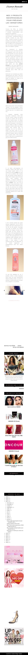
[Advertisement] (14, 599)
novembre (9, 504)
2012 (7, 539)
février (8, 517)
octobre (9, 505)
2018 (7, 499)
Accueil (19, 345)
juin (8, 511)
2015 (7, 534)
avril (8, 514)
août (8, 508)
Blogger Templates (19, 653)
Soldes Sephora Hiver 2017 (13, 523)
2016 (7, 533)
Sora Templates (12, 653)
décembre (9, 502)
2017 (7, 501)
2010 (7, 542)
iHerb (16, 172)
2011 (7, 540)
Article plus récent (10, 345)
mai (8, 513)
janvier (8, 519)
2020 (7, 496)
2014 (7, 536)
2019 (7, 498)
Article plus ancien (18, 347)
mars (8, 516)
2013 (7, 537)
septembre (9, 507)
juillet (8, 510)
